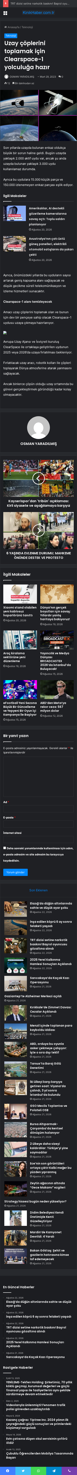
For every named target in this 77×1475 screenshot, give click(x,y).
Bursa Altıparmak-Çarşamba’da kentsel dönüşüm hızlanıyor (46, 1128)
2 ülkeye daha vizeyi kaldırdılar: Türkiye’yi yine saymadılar (49, 1148)
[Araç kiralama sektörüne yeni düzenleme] (20, 639)
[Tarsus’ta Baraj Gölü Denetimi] (15, 1069)
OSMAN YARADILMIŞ (22, 76)
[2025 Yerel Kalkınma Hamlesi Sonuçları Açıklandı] (15, 965)
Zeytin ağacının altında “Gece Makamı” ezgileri (47, 1185)
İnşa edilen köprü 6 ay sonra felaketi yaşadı (51, 924)
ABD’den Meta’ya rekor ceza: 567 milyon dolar (53, 707)
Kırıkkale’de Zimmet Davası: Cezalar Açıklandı (51, 1009)
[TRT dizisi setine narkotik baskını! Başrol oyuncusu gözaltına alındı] (15, 945)
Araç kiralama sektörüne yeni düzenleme (14, 657)
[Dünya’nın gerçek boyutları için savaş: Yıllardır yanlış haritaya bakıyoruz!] (57, 593)
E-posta (9, 817)
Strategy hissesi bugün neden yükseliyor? (35, 1201)
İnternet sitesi (12, 832)
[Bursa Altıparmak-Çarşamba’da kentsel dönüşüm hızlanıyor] (15, 1129)
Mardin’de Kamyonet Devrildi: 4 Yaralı (46, 1234)
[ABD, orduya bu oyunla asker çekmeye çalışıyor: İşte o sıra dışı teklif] (15, 1049)
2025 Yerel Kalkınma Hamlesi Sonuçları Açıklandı (51, 962)
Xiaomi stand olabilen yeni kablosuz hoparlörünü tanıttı (20, 611)
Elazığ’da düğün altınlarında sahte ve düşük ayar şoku (51, 905)
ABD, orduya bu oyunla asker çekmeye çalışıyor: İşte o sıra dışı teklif (48, 1048)
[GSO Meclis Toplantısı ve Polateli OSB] (15, 1111)
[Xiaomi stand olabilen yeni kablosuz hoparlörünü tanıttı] (20, 593)
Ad (6, 802)
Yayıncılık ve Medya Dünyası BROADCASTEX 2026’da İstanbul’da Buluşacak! (55, 661)
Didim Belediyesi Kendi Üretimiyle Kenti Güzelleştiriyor (47, 1216)
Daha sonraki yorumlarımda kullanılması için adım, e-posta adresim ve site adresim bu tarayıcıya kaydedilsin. (38, 854)
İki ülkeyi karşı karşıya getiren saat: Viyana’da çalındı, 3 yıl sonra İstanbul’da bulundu (48, 1088)
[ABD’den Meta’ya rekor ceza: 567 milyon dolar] (57, 689)
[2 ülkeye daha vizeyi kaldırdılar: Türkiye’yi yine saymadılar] (15, 1149)
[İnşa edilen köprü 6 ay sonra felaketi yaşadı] (15, 927)
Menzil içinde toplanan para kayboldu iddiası (51, 1027)
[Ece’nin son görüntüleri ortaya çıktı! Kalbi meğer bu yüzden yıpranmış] (15, 1169)
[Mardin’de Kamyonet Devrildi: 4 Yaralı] (15, 1238)
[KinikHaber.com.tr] (38, 12)
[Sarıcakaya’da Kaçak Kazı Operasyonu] (15, 983)
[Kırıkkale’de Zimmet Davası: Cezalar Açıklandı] (15, 1013)
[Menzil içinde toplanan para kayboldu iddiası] (15, 1031)
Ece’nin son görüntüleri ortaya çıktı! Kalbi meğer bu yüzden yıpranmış (50, 1167)
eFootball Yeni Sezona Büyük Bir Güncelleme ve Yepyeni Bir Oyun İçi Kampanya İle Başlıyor (20, 709)
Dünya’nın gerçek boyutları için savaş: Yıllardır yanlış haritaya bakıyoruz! (55, 613)
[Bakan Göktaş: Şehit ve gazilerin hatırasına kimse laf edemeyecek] (15, 1256)
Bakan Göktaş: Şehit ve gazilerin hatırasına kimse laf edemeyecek (49, 1254)
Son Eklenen (38, 890)
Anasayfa (13, 27)
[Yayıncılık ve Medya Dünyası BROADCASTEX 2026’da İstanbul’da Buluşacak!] (57, 639)
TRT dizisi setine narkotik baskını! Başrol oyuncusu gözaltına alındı (48, 944)
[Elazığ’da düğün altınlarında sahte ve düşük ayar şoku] (15, 909)
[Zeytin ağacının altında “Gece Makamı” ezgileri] (15, 1189)
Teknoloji (27, 27)
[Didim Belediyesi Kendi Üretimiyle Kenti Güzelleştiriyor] (15, 1218)
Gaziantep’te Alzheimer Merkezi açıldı (33, 996)
